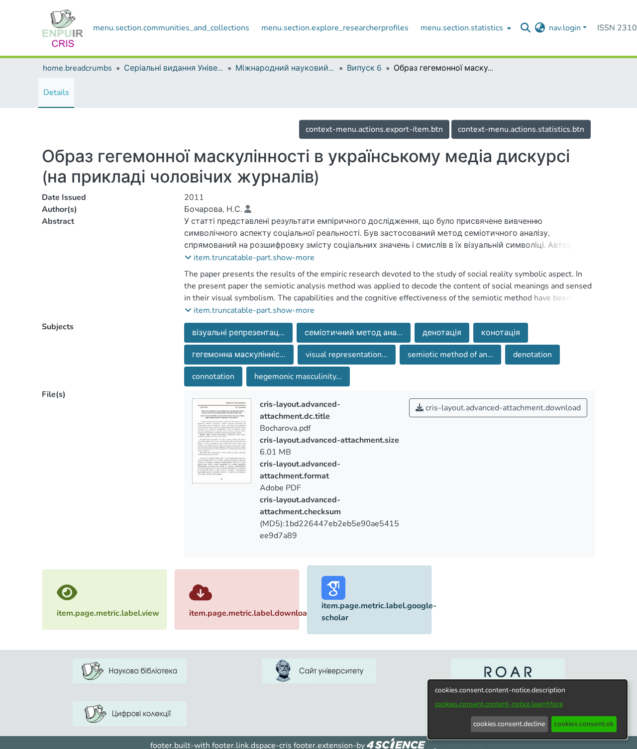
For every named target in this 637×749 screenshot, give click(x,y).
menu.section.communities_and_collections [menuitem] (171, 27)
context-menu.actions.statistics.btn (521, 129)
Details (56, 92)
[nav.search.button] (525, 28)
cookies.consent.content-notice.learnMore (499, 704)
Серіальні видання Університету (173, 68)
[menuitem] (465, 28)
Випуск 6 (364, 68)
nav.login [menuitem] (565, 27)
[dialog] (527, 709)
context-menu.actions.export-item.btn (374, 129)
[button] (249, 257)
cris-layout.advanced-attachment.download (502, 407)
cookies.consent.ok (584, 724)
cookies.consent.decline (509, 724)
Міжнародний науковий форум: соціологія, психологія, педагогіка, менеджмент (285, 68)
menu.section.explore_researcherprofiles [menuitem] (335, 27)
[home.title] (62, 27)
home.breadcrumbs (77, 68)
